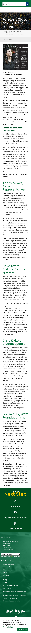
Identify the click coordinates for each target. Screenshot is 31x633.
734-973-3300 (7, 547)
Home (5, 31)
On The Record (17, 31)
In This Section (8, 39)
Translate (16, 557)
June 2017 (8, 32)
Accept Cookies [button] (22, 630)
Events (5, 573)
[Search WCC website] (27, 4)
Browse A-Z (6, 567)
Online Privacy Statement (10, 598)
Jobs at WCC (6, 575)
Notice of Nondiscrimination (11, 601)
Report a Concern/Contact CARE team (14, 595)
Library (5, 580)
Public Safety (7, 588)
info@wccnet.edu (8, 549)
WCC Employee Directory (10, 585)
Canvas (5, 582)
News (10, 31)
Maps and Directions (9, 564)
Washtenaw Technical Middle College (14, 591)
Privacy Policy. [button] (8, 627)
